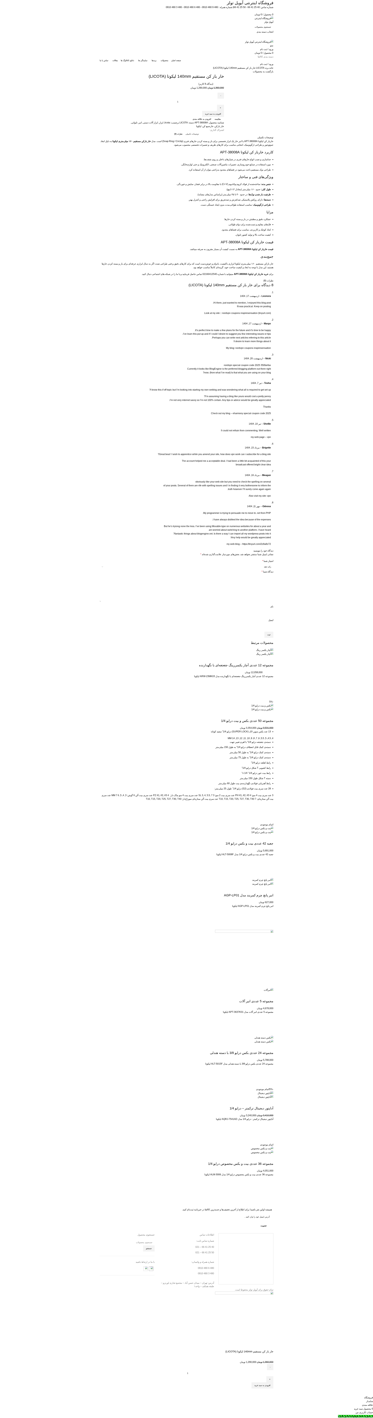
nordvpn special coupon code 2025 (242, 365)
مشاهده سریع (269, 696)
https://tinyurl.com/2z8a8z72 (256, 544)
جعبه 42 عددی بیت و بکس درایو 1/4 (249, 843)
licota (167, 122)
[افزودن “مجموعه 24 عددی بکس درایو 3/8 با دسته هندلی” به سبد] (269, 1076)
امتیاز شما (267, 561)
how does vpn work (230, 454)
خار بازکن (219, 126)
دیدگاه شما (267, 571)
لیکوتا (198, 126)
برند (266, 68)
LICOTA (260, 68)
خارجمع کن (208, 126)
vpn (269, 437)
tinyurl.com (264, 313)
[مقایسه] (269, 659)
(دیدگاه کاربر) (205, 84)
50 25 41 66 (239, 7)
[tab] (192, 134)
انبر (140, 122)
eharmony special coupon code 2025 (252, 413)
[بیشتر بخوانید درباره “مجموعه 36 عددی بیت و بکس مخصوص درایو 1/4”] (269, 1187)
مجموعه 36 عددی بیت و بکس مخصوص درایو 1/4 (240, 1164)
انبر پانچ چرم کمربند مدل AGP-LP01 (248, 895)
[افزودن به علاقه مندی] (269, 681)
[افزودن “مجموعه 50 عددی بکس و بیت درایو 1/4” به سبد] (269, 811)
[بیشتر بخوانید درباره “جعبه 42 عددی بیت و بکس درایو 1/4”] (269, 867)
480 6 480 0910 (192, 7)
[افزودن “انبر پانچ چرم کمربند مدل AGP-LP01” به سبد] (269, 919)
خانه (271, 68)
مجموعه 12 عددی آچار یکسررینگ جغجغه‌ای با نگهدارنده (236, 665)
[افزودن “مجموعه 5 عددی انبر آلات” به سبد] (269, 1024)
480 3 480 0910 (174, 7)
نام (272, 606)
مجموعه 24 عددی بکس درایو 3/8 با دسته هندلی (241, 1053)
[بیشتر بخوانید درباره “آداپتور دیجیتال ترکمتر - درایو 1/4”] (269, 1132)
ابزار (161, 122)
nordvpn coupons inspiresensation (253, 348)
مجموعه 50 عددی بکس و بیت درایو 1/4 (247, 721)
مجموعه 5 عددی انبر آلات (256, 1001)
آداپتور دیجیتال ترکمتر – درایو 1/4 (251, 1108)
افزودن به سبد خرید (213, 114)
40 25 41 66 (254, 7)
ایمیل (270, 620)
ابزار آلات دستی (150, 122)
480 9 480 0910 (210, 7)
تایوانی (134, 122)
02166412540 (210, 274)
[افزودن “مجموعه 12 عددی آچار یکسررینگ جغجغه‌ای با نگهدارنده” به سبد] (269, 689)
